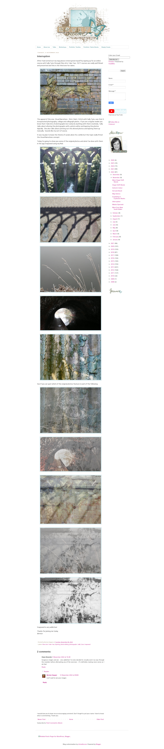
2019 (113, 249)
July (114, 222)
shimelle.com (82, 744)
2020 (113, 246)
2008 (113, 282)
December (116, 174)
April (114, 231)
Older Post (100, 719)
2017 (113, 255)
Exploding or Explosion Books (118, 197)
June (114, 225)
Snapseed (87, 644)
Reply (43, 667)
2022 (113, 172)
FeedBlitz (112, 64)
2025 (113, 163)
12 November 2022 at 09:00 (69, 675)
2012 (113, 270)
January (115, 240)
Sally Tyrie (81, 644)
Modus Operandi (117, 204)
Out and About (117, 191)
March (115, 234)
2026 (113, 160)
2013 (113, 267)
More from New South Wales (117, 208)
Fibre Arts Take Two (48, 644)
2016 (113, 258)
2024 (113, 166)
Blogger (98, 744)
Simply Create (105, 47)
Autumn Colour (117, 188)
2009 (113, 279)
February (116, 237)
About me (47, 47)
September (117, 216)
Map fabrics (116, 194)
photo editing (65, 644)
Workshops (62, 47)
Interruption (116, 201)
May (114, 228)
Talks (54, 47)
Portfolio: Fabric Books (91, 47)
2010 (113, 276)
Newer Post (41, 719)
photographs (73, 644)
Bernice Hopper (52, 675)
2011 (113, 273)
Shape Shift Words (118, 185)
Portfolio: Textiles (75, 47)
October (115, 213)
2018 (113, 252)
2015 (113, 261)
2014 (113, 264)
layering (57, 644)
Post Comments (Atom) (54, 723)
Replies (46, 671)
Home (39, 47)
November (116, 177)
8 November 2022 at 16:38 (61, 657)
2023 (113, 169)
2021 (113, 243)
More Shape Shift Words (118, 181)
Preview (111, 61)
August (115, 219)
